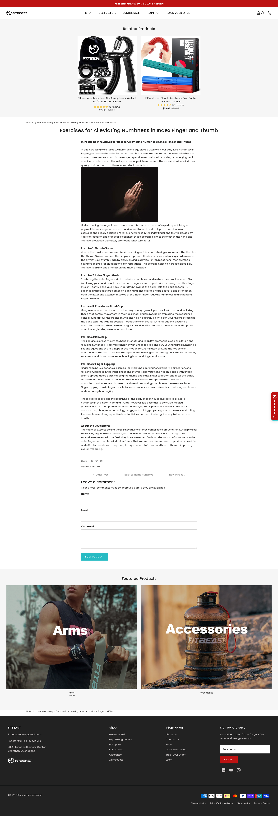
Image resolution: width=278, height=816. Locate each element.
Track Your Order (175, 754)
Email (84, 510)
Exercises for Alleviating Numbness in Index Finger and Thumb (86, 122)
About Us (171, 734)
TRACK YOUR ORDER (178, 13)
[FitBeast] (16, 12)
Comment (87, 526)
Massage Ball (117, 734)
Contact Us (173, 739)
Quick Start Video (176, 749)
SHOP (88, 13)
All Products (116, 759)
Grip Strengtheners (120, 739)
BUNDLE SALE (131, 13)
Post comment (94, 556)
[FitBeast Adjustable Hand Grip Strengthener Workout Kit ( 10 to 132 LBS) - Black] (107, 65)
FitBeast (30, 122)
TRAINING (152, 13)
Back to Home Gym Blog (139, 474)
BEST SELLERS (107, 13)
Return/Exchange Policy (221, 803)
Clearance (115, 754)
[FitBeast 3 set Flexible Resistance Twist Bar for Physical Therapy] (170, 65)
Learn (169, 759)
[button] (101, 106)
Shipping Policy (198, 803)
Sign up (228, 759)
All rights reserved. (33, 795)
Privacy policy (243, 803)
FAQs (169, 744)
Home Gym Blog (45, 122)
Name (85, 493)
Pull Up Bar (115, 744)
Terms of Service (262, 803)
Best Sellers (116, 749)
